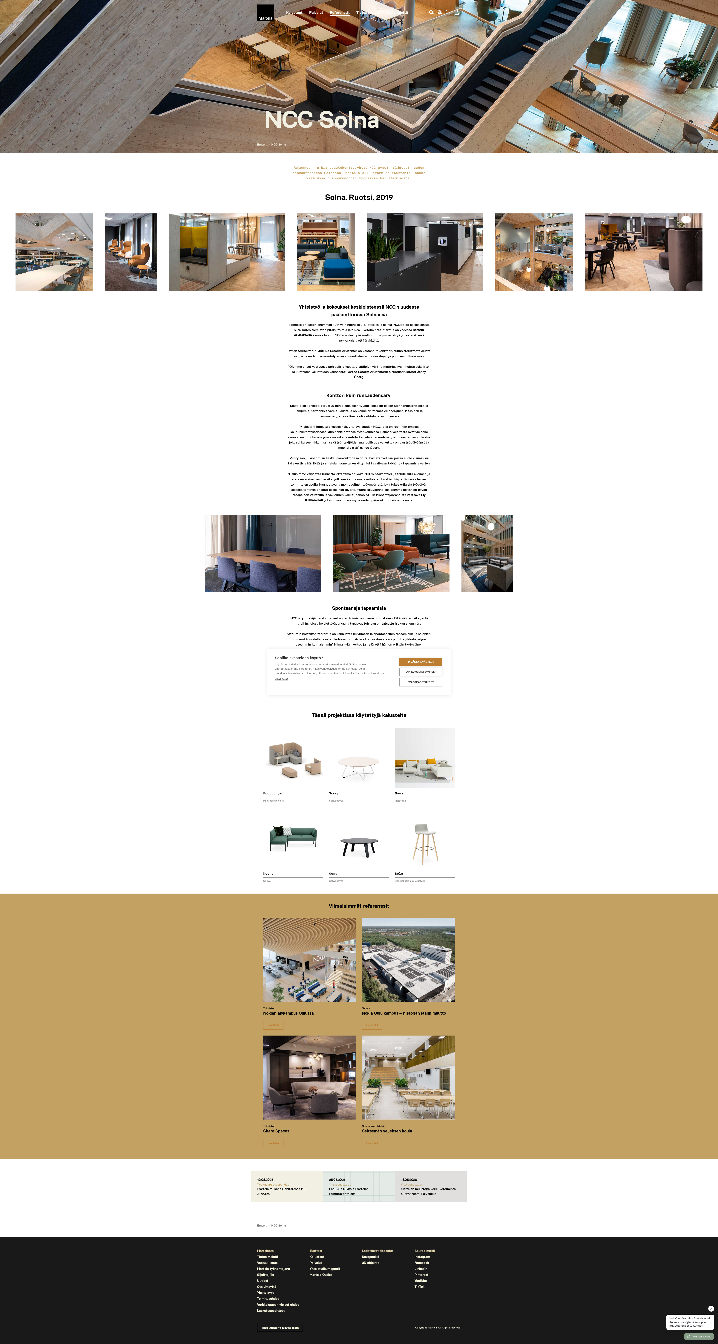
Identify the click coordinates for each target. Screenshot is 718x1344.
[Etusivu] (265, 12)
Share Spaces (276, 1130)
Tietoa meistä (267, 1257)
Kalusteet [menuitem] (294, 12)
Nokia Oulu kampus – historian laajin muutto (404, 1012)
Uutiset (262, 1281)
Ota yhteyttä (266, 1287)
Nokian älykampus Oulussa (288, 1012)
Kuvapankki (370, 1257)
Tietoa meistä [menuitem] (368, 12)
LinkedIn (421, 1269)
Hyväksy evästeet (420, 661)
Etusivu (262, 144)
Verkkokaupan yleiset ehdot (278, 1305)
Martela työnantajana (273, 1269)
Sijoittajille (265, 1275)
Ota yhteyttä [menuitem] (397, 12)
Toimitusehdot (268, 1299)
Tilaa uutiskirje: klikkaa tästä (280, 1327)
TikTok (419, 1287)
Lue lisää (273, 1025)
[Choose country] (440, 12)
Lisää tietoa (281, 678)
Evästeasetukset (420, 682)
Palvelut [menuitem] (316, 12)
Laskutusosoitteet (271, 1311)
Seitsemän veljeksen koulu (387, 1130)
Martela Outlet (321, 1275)
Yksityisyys (265, 1293)
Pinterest (421, 1275)
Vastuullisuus (267, 1263)
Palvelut (316, 1263)
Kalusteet (317, 1257)
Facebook (422, 1263)
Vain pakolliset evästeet (421, 672)
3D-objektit (370, 1263)
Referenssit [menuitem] (340, 12)
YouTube (421, 1281)
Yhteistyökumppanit (325, 1269)
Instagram (422, 1257)
